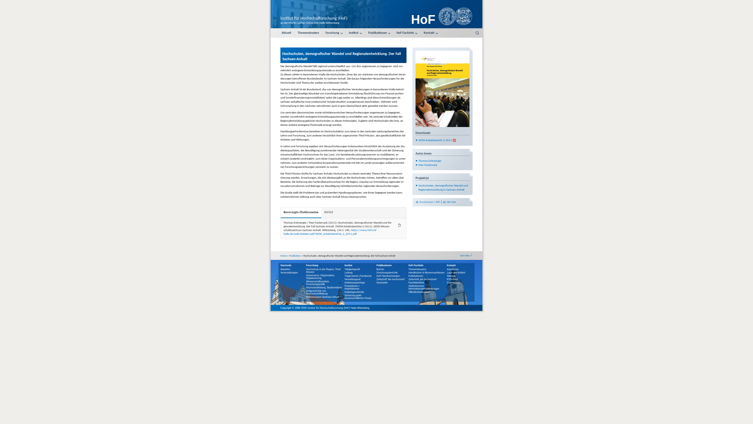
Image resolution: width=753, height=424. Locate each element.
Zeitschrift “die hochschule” (390, 279)
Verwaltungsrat (352, 279)
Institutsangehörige (355, 282)
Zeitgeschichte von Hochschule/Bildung (317, 292)
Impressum (453, 269)
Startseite (285, 265)
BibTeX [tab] (328, 212)
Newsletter (382, 282)
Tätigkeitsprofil (352, 269)
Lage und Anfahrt (456, 272)
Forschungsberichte (387, 272)
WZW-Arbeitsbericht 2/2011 (435, 140)
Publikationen (377, 33)
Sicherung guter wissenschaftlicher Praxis (358, 297)
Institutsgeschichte (354, 292)
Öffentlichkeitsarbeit (418, 292)
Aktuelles (285, 269)
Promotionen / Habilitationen (352, 287)
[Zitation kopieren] (399, 225)
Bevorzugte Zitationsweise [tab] (301, 212)
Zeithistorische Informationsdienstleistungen (423, 287)
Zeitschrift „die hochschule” (422, 279)
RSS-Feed (452, 279)
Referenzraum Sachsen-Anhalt (322, 297)
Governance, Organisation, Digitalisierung (320, 277)
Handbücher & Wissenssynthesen (426, 272)
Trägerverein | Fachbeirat (358, 276)
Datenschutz (453, 282)
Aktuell (286, 33)
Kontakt (429, 33)
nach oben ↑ (466, 256)
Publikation (295, 256)
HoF (423, 19)
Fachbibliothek (416, 282)
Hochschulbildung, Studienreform (324, 287)
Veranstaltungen (289, 272)
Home (283, 256)
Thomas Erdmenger (429, 161)
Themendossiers (308, 33)
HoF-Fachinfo (405, 33)
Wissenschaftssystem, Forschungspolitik (317, 283)
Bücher (380, 269)
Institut (353, 33)
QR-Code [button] (451, 202)
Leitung (349, 272)
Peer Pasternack (427, 165)
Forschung (332, 33)
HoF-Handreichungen (388, 276)
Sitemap (451, 276)
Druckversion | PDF (429, 202)
